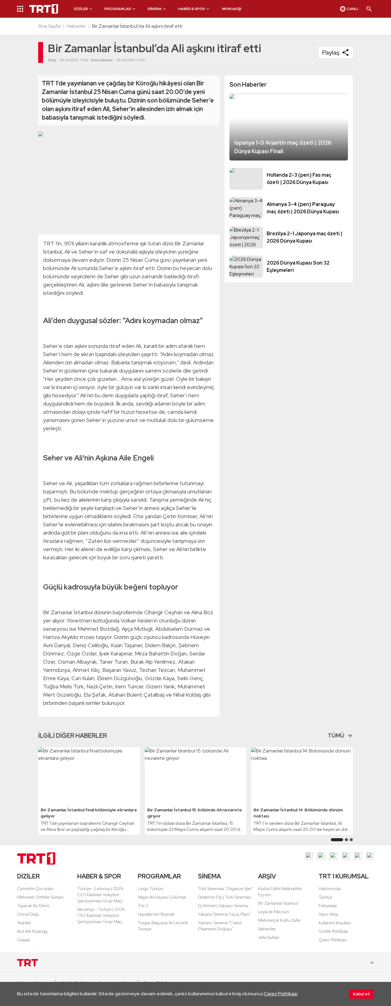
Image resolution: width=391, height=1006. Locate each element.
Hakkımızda (330, 888)
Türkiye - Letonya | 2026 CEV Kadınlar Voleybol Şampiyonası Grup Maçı (100, 894)
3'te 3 (143, 905)
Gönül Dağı (27, 914)
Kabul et (361, 994)
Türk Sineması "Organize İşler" (225, 888)
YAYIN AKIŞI (231, 8)
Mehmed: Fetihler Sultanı (40, 897)
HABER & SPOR (99, 876)
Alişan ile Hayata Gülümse (162, 897)
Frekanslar (328, 905)
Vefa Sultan (268, 937)
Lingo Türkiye (150, 888)
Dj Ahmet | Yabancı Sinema (223, 905)
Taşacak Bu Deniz (33, 905)
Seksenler (267, 929)
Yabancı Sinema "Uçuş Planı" (224, 914)
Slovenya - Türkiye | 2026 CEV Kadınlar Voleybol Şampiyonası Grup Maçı (101, 915)
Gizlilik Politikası (333, 931)
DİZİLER (28, 876)
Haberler (76, 26)
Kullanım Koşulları (335, 922)
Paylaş (330, 52)
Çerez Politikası (281, 993)
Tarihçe (325, 897)
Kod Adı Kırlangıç (32, 931)
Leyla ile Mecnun (273, 911)
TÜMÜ (336, 735)
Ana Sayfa (49, 26)
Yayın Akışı (328, 914)
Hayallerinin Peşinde (156, 914)
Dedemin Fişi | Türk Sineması (224, 897)
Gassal (23, 940)
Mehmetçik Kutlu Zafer (279, 920)
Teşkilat (24, 922)
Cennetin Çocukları (35, 888)
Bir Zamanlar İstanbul (278, 903)
